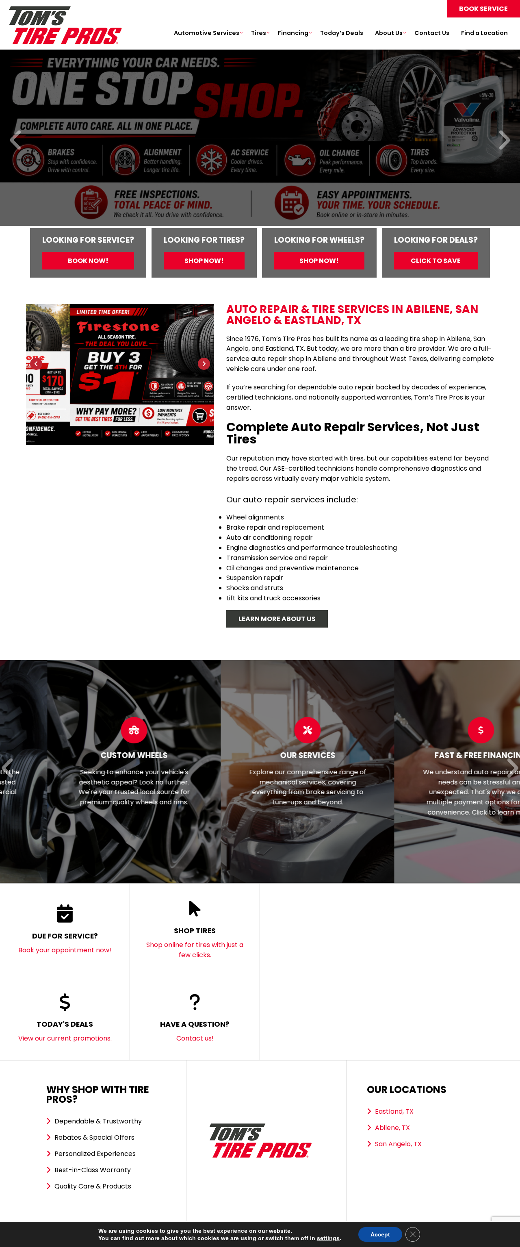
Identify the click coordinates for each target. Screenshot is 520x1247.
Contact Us (431, 33)
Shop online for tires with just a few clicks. (194, 942)
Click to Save (436, 260)
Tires (258, 33)
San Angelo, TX (398, 1144)
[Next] (504, 140)
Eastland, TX (394, 1111)
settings (328, 1238)
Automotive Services (206, 33)
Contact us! (195, 1031)
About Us (389, 33)
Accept (380, 1234)
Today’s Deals (341, 33)
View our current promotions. (65, 1031)
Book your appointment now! (64, 943)
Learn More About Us (277, 619)
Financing (293, 33)
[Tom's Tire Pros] (65, 10)
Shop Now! (204, 260)
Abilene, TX (392, 1127)
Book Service (483, 8)
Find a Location (484, 33)
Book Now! (88, 260)
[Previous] (16, 140)
